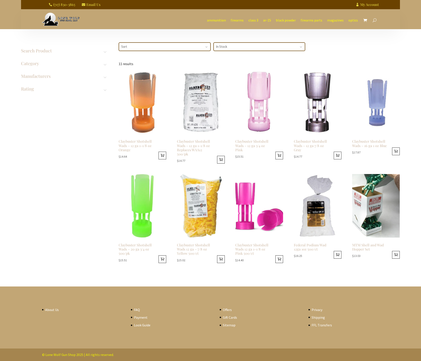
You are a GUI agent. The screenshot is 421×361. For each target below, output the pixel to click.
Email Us (93, 4)
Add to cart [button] (162, 155)
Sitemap (229, 325)
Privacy (317, 310)
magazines (335, 20)
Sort (124, 46)
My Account (369, 4)
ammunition (216, 20)
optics (353, 20)
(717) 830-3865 (64, 4)
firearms (237, 20)
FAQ (137, 310)
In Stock (221, 46)
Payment (141, 317)
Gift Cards (230, 317)
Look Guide (142, 325)
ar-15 (267, 20)
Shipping (318, 317)
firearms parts (311, 20)
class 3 (253, 20)
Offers (227, 310)
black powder (286, 20)
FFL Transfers (322, 325)
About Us (52, 310)
